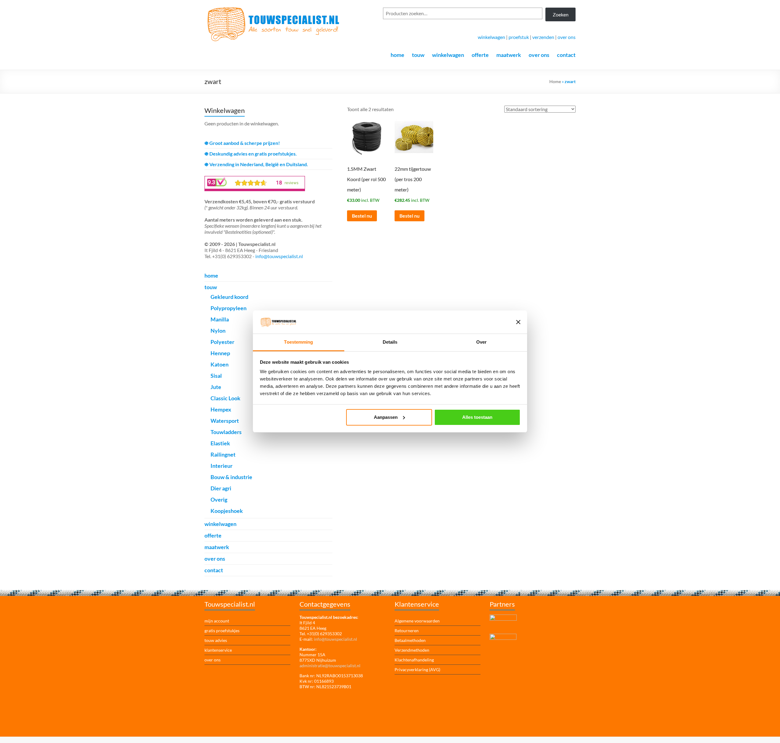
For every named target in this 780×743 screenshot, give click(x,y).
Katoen (220, 364)
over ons (567, 37)
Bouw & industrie (231, 477)
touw (418, 54)
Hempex (221, 409)
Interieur (221, 465)
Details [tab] (390, 342)
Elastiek (220, 443)
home (397, 54)
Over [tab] (481, 342)
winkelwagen (491, 37)
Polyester (222, 341)
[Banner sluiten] (518, 322)
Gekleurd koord (229, 296)
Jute (216, 387)
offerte (480, 54)
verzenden (543, 37)
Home (555, 81)
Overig (219, 499)
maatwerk (508, 54)
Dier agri (221, 488)
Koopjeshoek (227, 510)
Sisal (216, 375)
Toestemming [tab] (298, 342)
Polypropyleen (228, 308)
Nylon (218, 330)
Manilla (220, 319)
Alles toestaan (477, 417)
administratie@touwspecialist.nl (330, 665)
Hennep (220, 353)
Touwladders (226, 432)
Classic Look (225, 398)
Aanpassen (386, 417)
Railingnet (223, 454)
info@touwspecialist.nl (279, 256)
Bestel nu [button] (362, 216)
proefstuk (519, 37)
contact (566, 54)
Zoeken (561, 14)
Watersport (225, 420)
